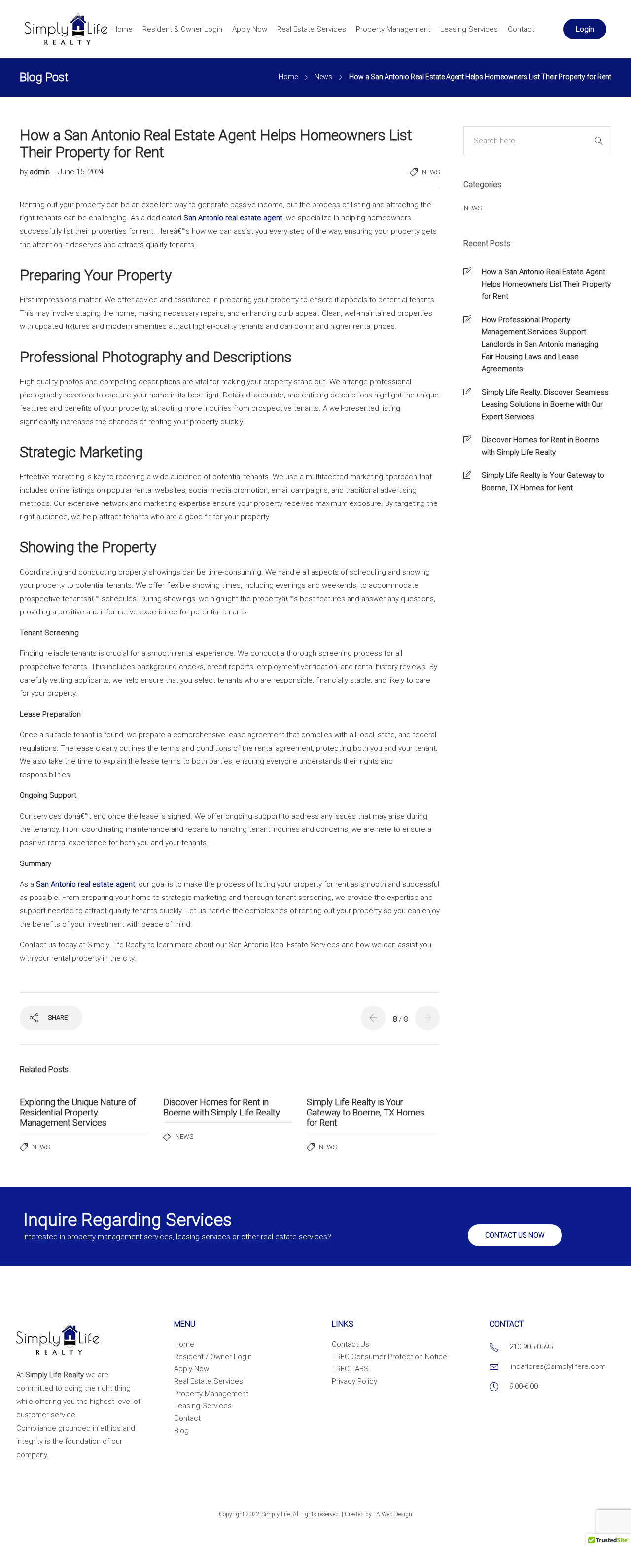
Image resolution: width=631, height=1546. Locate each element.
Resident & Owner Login (182, 29)
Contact (521, 29)
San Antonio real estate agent (232, 218)
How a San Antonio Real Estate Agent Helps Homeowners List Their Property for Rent (546, 284)
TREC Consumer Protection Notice (389, 1356)
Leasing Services (469, 29)
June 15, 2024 (81, 171)
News (323, 77)
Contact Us (350, 1344)
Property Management (393, 29)
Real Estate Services (311, 29)
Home (122, 29)
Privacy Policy (354, 1381)
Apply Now (249, 29)
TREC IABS (350, 1369)
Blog (181, 1430)
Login (585, 29)
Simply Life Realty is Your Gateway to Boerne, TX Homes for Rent (543, 481)
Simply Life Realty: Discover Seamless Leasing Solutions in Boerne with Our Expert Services (545, 404)
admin (41, 171)
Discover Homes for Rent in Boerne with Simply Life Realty (540, 446)
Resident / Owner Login (213, 1356)
